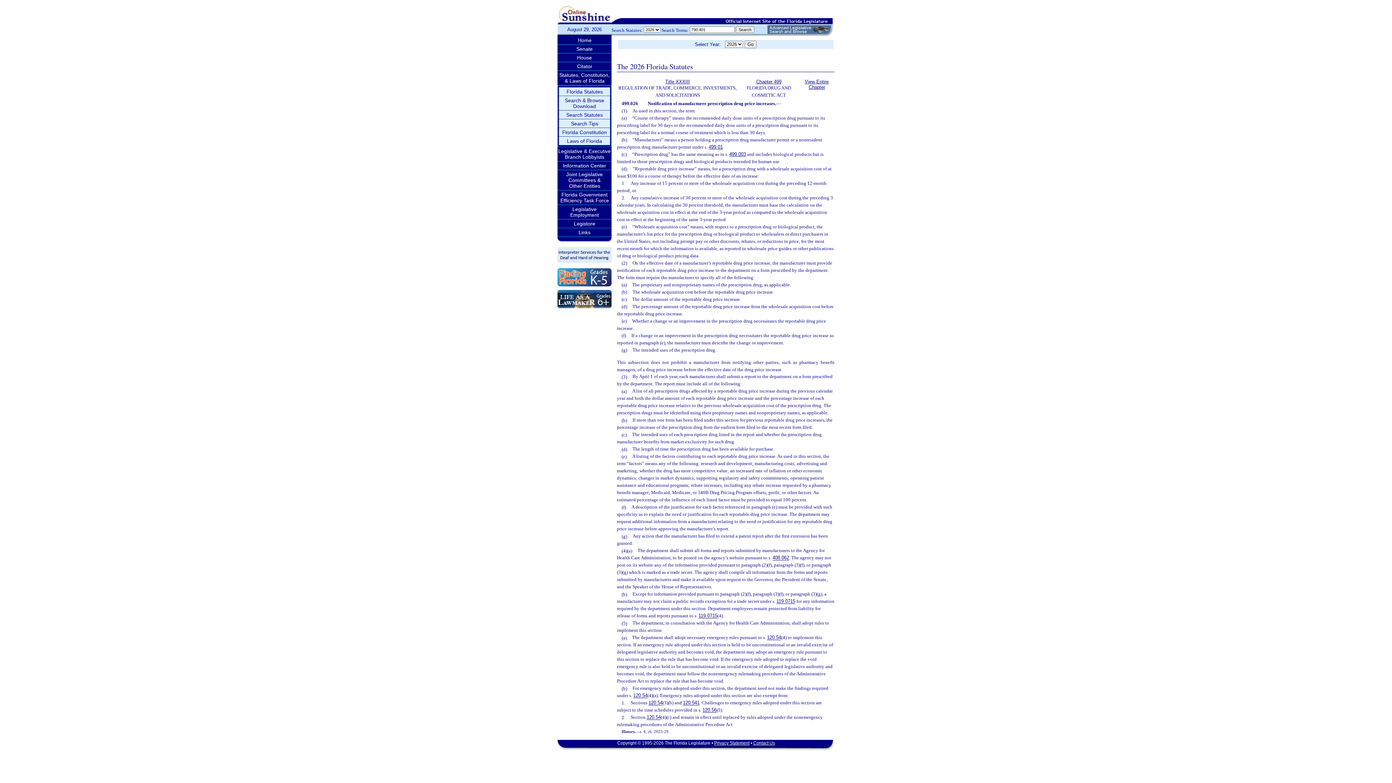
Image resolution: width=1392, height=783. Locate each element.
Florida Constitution (584, 132)
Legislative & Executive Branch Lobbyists (584, 154)
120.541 (691, 703)
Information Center (584, 166)
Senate (584, 49)
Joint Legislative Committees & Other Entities (584, 180)
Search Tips (584, 124)
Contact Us (764, 743)
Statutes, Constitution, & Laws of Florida (584, 78)
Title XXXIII (677, 81)
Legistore (584, 224)
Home (585, 40)
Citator (584, 66)
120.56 (710, 710)
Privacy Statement (732, 743)
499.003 (737, 154)
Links (585, 232)
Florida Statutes (585, 92)
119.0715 (785, 601)
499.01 (716, 147)
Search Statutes (584, 115)
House (584, 58)
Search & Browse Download (584, 103)
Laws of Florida (584, 141)
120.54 (774, 638)
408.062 (780, 558)
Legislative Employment (584, 212)
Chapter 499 (769, 81)
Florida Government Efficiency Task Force (584, 197)
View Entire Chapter (817, 84)
